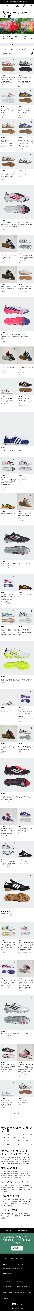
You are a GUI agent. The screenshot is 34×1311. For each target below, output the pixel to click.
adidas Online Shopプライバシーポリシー (9, 1293)
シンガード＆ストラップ (27, 1134)
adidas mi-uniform (7, 1273)
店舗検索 (19, 1269)
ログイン (8, 1230)
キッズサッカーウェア (27, 1141)
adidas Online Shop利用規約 (23, 1287)
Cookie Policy (6, 1298)
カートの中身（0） (23, 1230)
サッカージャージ (6, 1138)
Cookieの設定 (6, 1281)
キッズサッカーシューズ (27, 1144)
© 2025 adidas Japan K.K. (17, 1308)
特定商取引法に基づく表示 (24, 1292)
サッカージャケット (6, 1141)
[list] (17, 49)
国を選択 (19, 1304)
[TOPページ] (17, 7)
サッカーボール (27, 1137)
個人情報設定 (20, 1281)
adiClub (5, 1264)
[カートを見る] (31, 6)
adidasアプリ (20, 1264)
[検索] (27, 6)
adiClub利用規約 (7, 1286)
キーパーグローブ (16, 1141)
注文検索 (19, 1258)
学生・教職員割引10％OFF (9, 1269)
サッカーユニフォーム (6, 1144)
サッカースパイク (16, 1138)
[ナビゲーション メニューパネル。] (3, 6)
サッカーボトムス (16, 1134)
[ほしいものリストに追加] (14, 60)
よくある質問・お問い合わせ (10, 1259)
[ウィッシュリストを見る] (7, 6)
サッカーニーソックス (16, 1144)
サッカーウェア (6, 1134)
